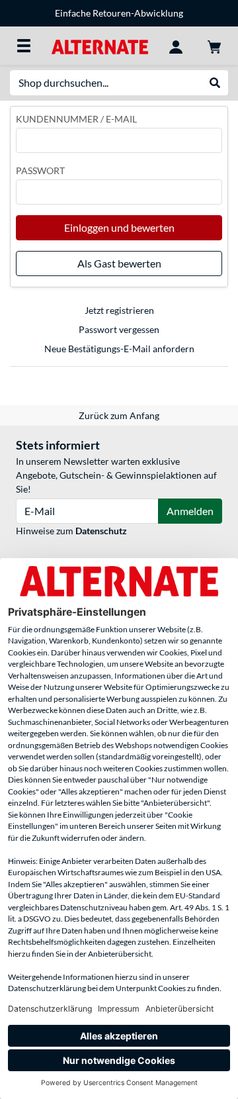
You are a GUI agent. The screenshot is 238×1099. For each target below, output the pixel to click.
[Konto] (176, 45)
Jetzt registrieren (119, 310)
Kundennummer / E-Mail (76, 118)
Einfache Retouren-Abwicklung (119, 13)
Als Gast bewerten (119, 263)
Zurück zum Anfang (119, 415)
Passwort (40, 170)
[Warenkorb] (214, 45)
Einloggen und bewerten (119, 227)
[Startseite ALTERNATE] (99, 45)
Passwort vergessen (119, 329)
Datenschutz (101, 530)
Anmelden (190, 510)
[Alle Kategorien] (24, 46)
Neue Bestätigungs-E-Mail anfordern (119, 348)
